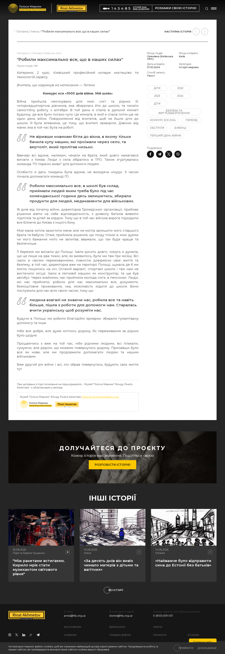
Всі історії (115, 590)
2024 (180, 95)
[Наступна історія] (204, 31)
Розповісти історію (112, 464)
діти (157, 88)
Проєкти (159, 635)
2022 (180, 88)
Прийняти (185, 648)
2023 (157, 95)
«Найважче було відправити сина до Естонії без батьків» (183, 562)
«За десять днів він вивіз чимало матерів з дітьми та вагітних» (111, 565)
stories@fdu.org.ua (120, 615)
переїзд (191, 120)
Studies (193, 635)
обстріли (157, 127)
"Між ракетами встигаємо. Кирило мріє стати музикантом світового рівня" (39, 567)
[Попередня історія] (196, 31)
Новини (70, 635)
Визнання (117, 627)
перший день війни (165, 135)
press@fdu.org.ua (74, 615)
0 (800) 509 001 (163, 615)
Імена (157, 627)
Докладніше (207, 648)
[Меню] (214, 8)
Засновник (72, 627)
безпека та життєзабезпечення (174, 112)
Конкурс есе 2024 (163, 120)
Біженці (180, 127)
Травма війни (120, 635)
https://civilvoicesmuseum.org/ (100, 396)
